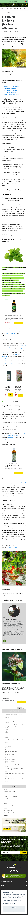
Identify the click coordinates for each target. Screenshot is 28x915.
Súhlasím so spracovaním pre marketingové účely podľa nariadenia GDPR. (11, 857)
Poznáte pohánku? (11, 684)
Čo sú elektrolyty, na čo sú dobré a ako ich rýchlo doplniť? (13, 746)
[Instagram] (11, 870)
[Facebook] (17, 870)
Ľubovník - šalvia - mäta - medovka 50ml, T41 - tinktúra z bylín (13, 465)
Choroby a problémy (8, 794)
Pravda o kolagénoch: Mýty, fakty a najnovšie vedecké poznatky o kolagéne (14, 726)
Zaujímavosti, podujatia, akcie (10, 805)
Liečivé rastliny (7, 801)
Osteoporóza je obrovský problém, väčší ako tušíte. (14, 716)
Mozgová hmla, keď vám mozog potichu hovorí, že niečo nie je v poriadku (13, 751)
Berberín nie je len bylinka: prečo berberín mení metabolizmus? (13, 736)
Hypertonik (5, 352)
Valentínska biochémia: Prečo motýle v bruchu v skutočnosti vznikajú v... (14, 775)
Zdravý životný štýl (8, 789)
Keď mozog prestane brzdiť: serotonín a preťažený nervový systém (13, 721)
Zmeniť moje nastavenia (14, 910)
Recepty (5, 808)
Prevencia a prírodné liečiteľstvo (10, 796)
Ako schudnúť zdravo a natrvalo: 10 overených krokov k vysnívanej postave (14, 780)
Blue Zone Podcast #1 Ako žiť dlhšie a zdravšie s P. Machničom (13, 761)
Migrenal (22, 348)
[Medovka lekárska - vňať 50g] (9, 376)
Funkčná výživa (23, 8)
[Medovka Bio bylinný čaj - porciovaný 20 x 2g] (19, 376)
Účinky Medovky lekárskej (10, 90)
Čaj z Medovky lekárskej (10, 92)
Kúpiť (17, 323)
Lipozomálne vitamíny (13, 8)
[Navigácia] (1, 5)
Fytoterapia (6, 798)
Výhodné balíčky (4, 8)
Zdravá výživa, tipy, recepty (9, 791)
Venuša (7, 361)
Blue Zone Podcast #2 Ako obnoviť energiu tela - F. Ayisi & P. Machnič (14, 756)
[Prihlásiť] (23, 5)
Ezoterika (6, 815)
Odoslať (6, 828)
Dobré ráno (7, 358)
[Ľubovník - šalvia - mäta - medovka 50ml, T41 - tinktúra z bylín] (14, 454)
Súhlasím (14, 907)
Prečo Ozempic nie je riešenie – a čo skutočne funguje (14, 731)
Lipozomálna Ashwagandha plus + (13, 315)
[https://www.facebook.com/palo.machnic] (4, 640)
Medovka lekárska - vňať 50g (7, 386)
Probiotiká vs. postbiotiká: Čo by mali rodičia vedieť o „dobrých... (14, 770)
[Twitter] (14, 870)
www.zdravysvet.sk (10, 333)
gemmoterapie (10, 437)
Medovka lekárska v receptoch (11, 94)
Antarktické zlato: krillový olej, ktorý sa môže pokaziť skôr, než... (14, 741)
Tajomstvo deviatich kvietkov (9, 363)
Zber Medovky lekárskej (10, 88)
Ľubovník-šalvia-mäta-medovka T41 (14, 439)
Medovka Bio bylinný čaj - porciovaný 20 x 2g (19, 386)
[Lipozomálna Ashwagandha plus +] (14, 306)
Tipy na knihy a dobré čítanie (10, 812)
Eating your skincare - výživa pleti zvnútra (13, 765)
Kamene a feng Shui (8, 810)
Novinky (5, 803)
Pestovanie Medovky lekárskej (11, 86)
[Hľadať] (4, 5)
